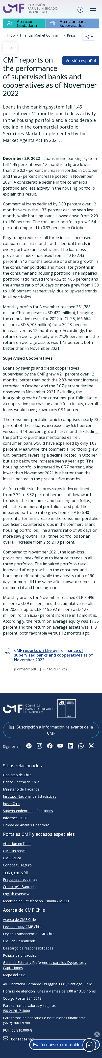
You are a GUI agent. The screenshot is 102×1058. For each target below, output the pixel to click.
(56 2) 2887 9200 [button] (16, 1023)
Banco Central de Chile (21, 782)
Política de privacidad (20, 955)
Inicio (11, 35)
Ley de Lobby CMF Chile (22, 926)
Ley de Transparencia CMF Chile (28, 933)
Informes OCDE (15, 818)
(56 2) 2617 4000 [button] (16, 1010)
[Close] (97, 1034)
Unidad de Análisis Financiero (26, 825)
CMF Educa (12, 858)
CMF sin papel (14, 850)
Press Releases (79, 35)
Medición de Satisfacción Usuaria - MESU (36, 901)
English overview (16, 893)
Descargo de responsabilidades (28, 948)
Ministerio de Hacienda (21, 789)
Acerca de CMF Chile (19, 919)
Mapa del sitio (14, 974)
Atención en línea (16, 843)
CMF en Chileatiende (19, 941)
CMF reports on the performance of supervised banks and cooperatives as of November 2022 (53, 655)
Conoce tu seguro (17, 865)
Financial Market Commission (43, 35)
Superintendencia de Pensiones (28, 810)
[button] (11, 48)
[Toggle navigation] (93, 10)
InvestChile (11, 803)
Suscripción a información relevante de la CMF (54, 730)
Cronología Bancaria (19, 886)
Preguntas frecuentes (20, 879)
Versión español (81, 60)
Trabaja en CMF (16, 872)
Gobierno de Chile (17, 774)
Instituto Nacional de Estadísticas (29, 796)
